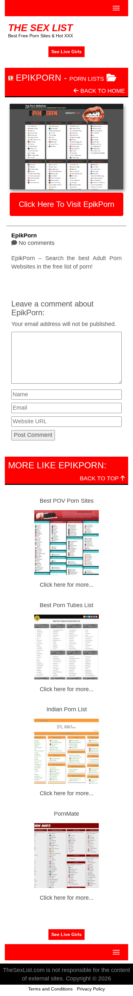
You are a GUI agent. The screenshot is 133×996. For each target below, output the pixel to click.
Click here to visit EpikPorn (66, 204)
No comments (37, 243)
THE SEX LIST (40, 27)
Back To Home (102, 91)
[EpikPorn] (66, 146)
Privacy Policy (91, 988)
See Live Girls (66, 51)
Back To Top (100, 478)
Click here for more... (67, 585)
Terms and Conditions (50, 988)
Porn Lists (86, 79)
